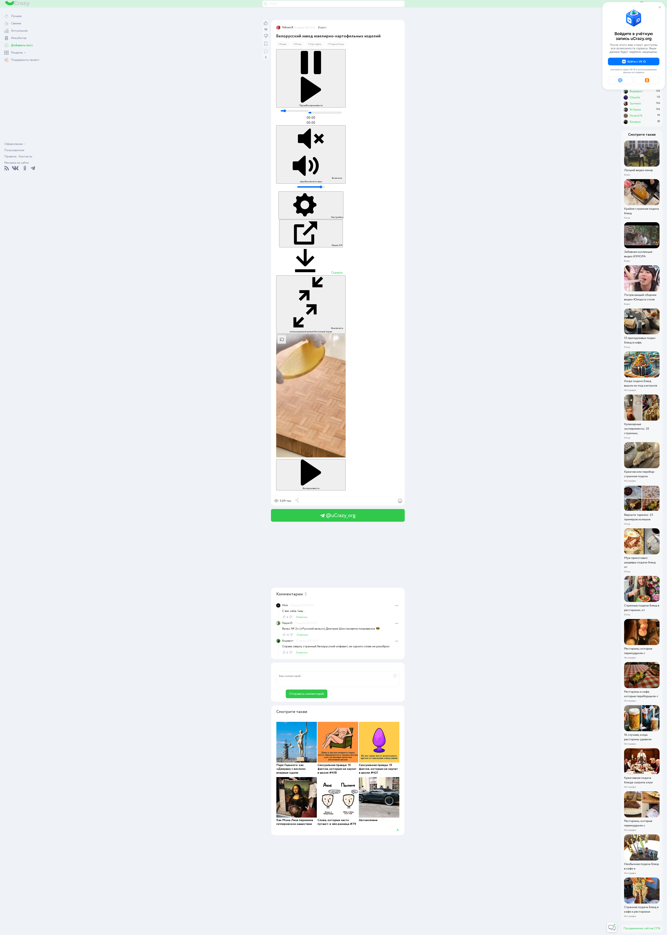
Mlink (285, 605)
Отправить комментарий (306, 694)
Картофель (315, 44)
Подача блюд (337, 44)
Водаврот (288, 641)
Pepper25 (287, 623)
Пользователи (14, 150)
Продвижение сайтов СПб (641, 928)
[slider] (294, 111)
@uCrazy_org (340, 515)
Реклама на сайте (16, 163)
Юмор (298, 44)
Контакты (25, 156)
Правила (10, 156)
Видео (322, 27)
